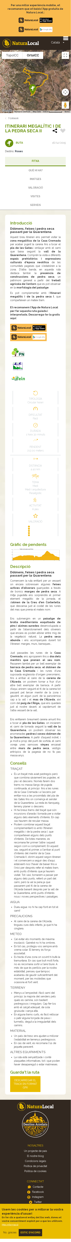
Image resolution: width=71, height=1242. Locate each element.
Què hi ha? (35, 170)
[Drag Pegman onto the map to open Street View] (65, 105)
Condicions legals (35, 1161)
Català (55, 42)
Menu (65, 38)
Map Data (37, 112)
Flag (63, 131)
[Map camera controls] (65, 92)
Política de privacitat (35, 1166)
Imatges (35, 179)
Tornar (13, 118)
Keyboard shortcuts (22, 112)
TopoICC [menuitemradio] (12, 55)
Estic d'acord (30, 1232)
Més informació (10, 1224)
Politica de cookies (35, 1171)
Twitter (38, 1202)
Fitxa (35, 161)
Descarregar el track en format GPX (25, 1084)
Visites (35, 196)
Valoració (35, 187)
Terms (67, 112)
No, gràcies (10, 1232)
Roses (19, 151)
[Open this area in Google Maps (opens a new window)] (7, 110)
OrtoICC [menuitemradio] (33, 55)
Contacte (38, 1186)
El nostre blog (35, 1156)
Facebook (38, 1191)
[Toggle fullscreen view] (65, 55)
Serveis (35, 205)
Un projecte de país (35, 1151)
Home (21, 43)
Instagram (38, 1196)
